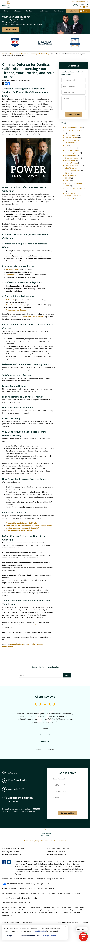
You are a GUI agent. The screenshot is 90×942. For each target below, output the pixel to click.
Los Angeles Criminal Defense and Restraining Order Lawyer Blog (28, 54)
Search (67, 675)
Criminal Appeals (71, 135)
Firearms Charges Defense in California (21, 523)
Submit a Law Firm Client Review (45, 749)
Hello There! (81, 929)
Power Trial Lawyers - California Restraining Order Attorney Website (28, 888)
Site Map (54, 841)
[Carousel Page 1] (40, 734)
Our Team (29, 11)
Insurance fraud (12, 270)
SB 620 (67, 181)
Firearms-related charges (16, 310)
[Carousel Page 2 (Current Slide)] (45, 734)
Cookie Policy (30, 884)
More (85, 11)
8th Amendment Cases (73, 128)
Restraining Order (72, 175)
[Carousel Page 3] (49, 734)
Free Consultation (79, 2)
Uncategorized (70, 193)
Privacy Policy (34, 841)
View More (45, 741)
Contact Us (72, 11)
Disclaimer (44, 841)
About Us (17, 11)
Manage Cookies (43, 884)
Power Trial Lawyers (24, 922)
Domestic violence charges (16, 305)
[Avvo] (9, 862)
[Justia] (4, 862)
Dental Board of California (32, 317)
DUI (66, 145)
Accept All (10, 935)
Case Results (58, 11)
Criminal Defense (17, 644)
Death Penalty (70, 148)
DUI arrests (10, 300)
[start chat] (83, 936)
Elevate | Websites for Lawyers (73, 922)
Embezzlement (11, 275)
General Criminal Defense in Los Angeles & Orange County (29, 525)
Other (67, 173)
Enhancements (70, 155)
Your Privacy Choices (15, 884)
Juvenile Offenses (71, 163)
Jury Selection (70, 160)
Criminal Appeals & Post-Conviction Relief (22, 528)
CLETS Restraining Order (74, 130)
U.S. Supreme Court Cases (75, 188)
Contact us (39, 625)
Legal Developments (72, 165)
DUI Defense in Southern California (19, 531)
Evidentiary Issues (71, 158)
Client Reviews (45, 697)
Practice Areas (44, 11)
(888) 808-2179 (80, 4)
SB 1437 (68, 178)
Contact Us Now (11, 29)
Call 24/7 (84, 7)
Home (6, 11)
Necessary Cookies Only (30, 935)
